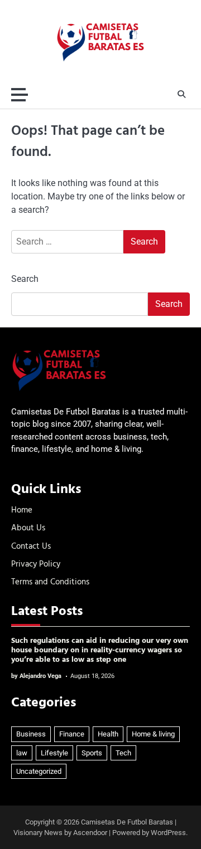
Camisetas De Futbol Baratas (127, 822)
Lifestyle (54, 753)
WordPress (168, 832)
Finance (71, 734)
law (21, 753)
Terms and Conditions (50, 582)
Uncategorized (38, 771)
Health (108, 734)
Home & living (153, 734)
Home (21, 510)
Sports (92, 753)
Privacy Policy (35, 564)
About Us (28, 528)
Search (25, 279)
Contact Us (31, 546)
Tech (123, 753)
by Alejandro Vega (36, 676)
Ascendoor (90, 832)
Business (31, 734)
